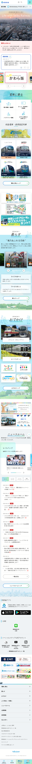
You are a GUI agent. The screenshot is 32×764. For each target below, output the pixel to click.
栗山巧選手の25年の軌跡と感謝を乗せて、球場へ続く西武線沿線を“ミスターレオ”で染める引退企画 (16, 550)
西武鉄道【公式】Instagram (26, 646)
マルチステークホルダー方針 (8, 733)
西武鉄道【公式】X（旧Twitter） (6, 646)
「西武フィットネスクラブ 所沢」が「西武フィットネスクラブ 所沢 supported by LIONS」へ (16, 497)
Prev (8, 270)
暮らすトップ (15, 298)
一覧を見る (16, 576)
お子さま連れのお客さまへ (23, 117)
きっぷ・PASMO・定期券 (23, 107)
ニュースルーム (5, 705)
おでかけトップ (16, 388)
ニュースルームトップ (16, 585)
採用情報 (3, 715)
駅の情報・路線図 (8, 107)
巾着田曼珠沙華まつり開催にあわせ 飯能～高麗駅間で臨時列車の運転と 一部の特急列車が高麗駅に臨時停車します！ (16, 63)
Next (23, 270)
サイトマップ (4, 742)
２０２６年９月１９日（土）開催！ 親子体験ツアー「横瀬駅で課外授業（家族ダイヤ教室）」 (16, 507)
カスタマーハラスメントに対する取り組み (11, 736)
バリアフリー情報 (8, 117)
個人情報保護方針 (5, 731)
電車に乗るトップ (16, 183)
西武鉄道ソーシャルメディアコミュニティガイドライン (14, 739)
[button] (11, 39)
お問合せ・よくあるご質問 (7, 725)
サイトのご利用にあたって (7, 744)
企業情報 (3, 710)
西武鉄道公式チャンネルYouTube (16, 647)
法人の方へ (4, 720)
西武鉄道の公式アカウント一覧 (16, 651)
